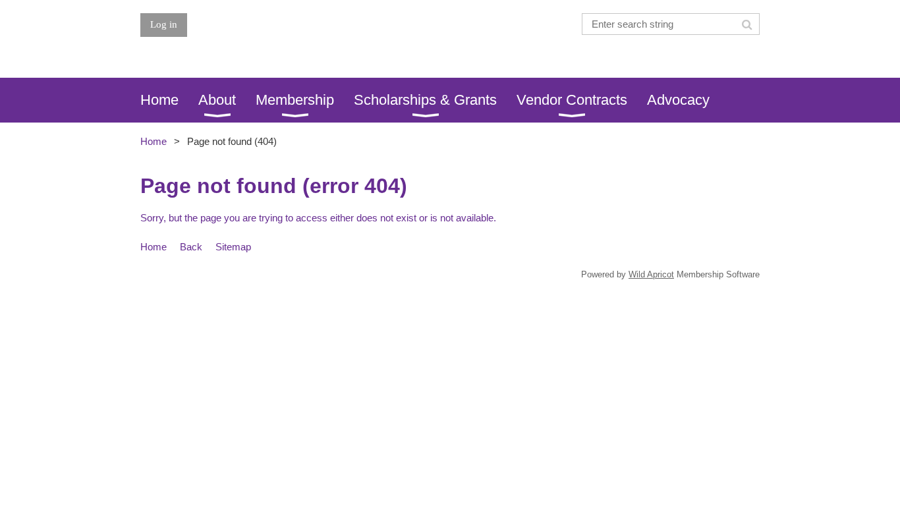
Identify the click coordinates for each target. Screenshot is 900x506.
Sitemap (233, 246)
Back (191, 246)
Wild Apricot (651, 274)
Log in (163, 24)
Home (153, 141)
